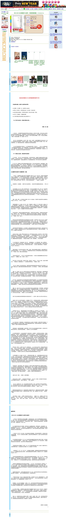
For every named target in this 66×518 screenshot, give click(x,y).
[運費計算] (50, 9)
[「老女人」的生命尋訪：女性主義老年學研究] (17, 56)
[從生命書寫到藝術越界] (24, 56)
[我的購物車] (46, 3)
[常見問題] (55, 3)
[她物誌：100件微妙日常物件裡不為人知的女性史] (20, 79)
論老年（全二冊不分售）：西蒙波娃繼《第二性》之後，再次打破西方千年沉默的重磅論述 (56, 20)
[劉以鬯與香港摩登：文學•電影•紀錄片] (45, 79)
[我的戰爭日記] (40, 79)
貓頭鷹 (31, 20)
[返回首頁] (62, 9)
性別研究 (17, 46)
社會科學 (12, 46)
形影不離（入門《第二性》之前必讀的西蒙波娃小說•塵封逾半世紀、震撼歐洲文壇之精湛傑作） (56, 27)
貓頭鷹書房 (13, 41)
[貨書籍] (40, 9)
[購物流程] (46, 9)
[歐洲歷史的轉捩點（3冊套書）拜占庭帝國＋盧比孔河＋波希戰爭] (33, 79)
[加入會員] (49, 3)
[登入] (19, 9)
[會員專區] (36, 9)
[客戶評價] (22, 9)
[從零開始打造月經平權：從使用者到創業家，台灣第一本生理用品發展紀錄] (36, 56)
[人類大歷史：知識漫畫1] (14, 79)
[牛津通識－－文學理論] (26, 79)
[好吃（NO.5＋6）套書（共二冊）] (5, 19)
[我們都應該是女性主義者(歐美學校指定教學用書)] (31, 56)
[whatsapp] (24, 9)
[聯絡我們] (59, 9)
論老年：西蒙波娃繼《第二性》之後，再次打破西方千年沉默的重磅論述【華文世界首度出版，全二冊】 (56, 34)
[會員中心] (52, 3)
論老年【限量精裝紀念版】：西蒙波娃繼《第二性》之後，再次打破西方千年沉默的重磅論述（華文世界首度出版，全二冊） (56, 42)
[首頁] (58, 3)
